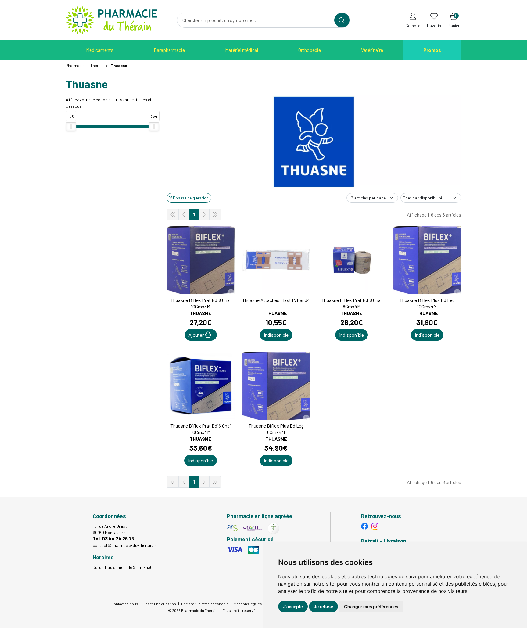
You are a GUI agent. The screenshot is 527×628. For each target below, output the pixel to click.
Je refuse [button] (323, 606)
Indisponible (276, 335)
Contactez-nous (124, 603)
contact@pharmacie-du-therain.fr (124, 545)
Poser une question (159, 603)
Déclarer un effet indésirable (204, 603)
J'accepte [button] (293, 606)
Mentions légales (248, 603)
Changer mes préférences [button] (371, 606)
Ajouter (196, 335)
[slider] (71, 126)
